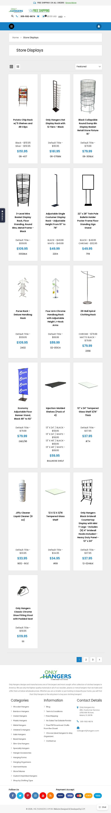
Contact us (51, 741)
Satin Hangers (19, 734)
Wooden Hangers (21, 706)
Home (15, 37)
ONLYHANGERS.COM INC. (43, 809)
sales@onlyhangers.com (88, 730)
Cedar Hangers (20, 716)
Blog (48, 706)
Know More (71, 2)
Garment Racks (20, 766)
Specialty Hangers (21, 748)
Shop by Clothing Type (23, 780)
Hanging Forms (20, 757)
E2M (83, 809)
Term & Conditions (54, 711)
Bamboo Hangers (21, 711)
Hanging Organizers (22, 762)
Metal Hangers (19, 725)
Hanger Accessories (22, 753)
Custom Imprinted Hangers (25, 776)
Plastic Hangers (20, 720)
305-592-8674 (27, 16)
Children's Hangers (21, 729)
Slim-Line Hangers (21, 743)
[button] (2, 215)
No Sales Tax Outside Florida (58, 720)
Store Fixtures (19, 771)
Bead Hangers (19, 739)
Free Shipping (52, 716)
